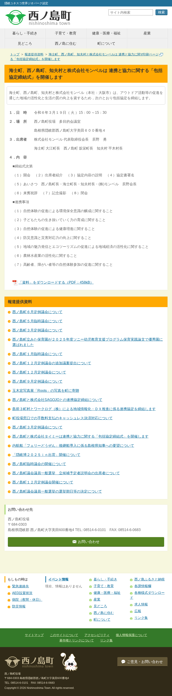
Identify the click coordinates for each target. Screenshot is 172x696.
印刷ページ (151, 54)
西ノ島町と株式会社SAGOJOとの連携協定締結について (57, 400)
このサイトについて (64, 635)
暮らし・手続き (24, 33)
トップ (14, 54)
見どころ (25, 43)
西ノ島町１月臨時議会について (37, 354)
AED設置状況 (22, 593)
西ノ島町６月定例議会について (37, 312)
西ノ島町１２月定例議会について (39, 372)
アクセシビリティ (97, 635)
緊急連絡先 (20, 586)
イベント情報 (58, 579)
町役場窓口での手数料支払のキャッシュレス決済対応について (62, 418)
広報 (137, 611)
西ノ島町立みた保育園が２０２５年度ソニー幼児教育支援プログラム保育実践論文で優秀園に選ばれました (87, 342)
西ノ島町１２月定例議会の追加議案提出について (51, 363)
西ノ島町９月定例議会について (37, 381)
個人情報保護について (131, 635)
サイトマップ (34, 635)
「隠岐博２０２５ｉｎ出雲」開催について (46, 455)
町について (106, 43)
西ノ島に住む (65, 43)
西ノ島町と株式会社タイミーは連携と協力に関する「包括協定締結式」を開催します (80, 436)
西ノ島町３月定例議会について (37, 330)
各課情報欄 (142, 586)
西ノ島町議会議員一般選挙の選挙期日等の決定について (57, 491)
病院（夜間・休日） (27, 599)
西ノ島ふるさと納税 (149, 579)
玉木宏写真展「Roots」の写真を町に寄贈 (45, 390)
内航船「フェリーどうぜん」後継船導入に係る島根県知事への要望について (73, 445)
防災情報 (19, 606)
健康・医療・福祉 (106, 33)
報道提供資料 (34, 54)
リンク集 (141, 618)
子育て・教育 (65, 33)
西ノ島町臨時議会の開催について (39, 464)
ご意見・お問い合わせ (145, 662)
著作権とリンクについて (76, 640)
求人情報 (141, 604)
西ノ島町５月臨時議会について (37, 321)
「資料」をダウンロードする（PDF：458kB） (56, 282)
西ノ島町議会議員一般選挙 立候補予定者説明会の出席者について (66, 473)
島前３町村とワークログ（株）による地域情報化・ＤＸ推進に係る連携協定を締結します (84, 409)
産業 (147, 33)
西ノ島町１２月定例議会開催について (42, 482)
